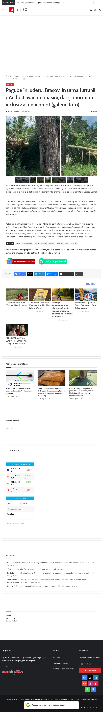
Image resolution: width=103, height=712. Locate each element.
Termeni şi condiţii (60, 663)
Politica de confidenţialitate (64, 669)
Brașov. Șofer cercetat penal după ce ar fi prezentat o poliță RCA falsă (35, 586)
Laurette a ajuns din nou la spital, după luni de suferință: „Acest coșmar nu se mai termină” (51, 3)
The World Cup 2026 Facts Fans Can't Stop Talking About (85, 305)
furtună (43, 243)
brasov (18, 243)
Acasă (9, 76)
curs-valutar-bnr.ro (18, 523)
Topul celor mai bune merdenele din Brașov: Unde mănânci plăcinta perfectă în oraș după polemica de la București (51, 392)
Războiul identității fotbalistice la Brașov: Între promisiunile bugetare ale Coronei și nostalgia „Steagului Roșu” (51, 573)
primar (66, 243)
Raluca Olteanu (13, 112)
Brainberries (17, 309)
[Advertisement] (51, 40)
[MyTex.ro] (19, 10)
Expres (16, 76)
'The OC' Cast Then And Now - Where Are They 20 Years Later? (17, 341)
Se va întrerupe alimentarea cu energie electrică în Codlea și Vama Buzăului (19, 390)
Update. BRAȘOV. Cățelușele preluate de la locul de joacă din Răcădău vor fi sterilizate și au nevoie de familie (81, 392)
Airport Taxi (10, 618)
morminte (51, 243)
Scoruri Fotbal (11, 621)
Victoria (73, 243)
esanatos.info (63, 320)
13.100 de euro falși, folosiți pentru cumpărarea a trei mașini (31, 569)
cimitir (37, 243)
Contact (5, 666)
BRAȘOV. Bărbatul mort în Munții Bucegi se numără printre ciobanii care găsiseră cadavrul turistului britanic (50, 563)
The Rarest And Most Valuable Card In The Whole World (39, 305)
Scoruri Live (10, 616)
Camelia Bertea (27, 243)
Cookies (56, 658)
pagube (59, 243)
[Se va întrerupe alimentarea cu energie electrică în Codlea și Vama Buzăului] (20, 378)
